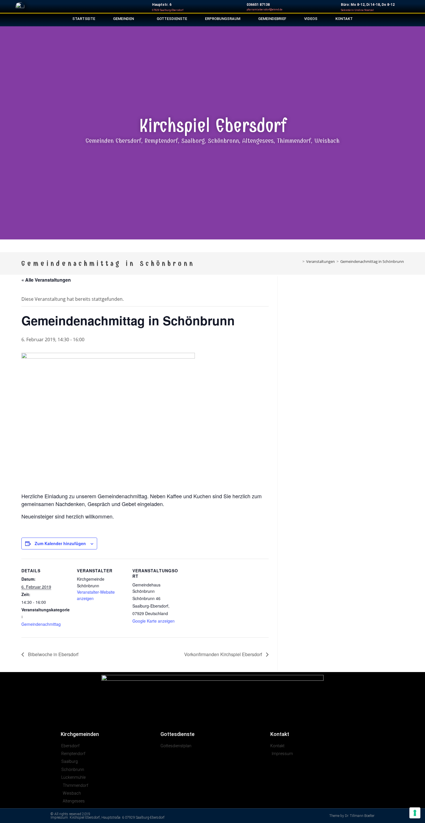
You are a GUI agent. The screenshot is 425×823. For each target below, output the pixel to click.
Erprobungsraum (222, 18)
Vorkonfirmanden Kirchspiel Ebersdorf (223, 654)
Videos (310, 18)
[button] (6, 131)
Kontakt (344, 18)
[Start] (299, 261)
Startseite (83, 18)
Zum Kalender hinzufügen (60, 543)
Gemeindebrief (272, 18)
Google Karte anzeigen (153, 621)
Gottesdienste (172, 18)
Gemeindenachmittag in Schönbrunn (372, 261)
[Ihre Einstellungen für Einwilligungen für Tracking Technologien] (414, 812)
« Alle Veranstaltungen (46, 279)
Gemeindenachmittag (41, 624)
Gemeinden (123, 18)
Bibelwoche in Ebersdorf (52, 654)
